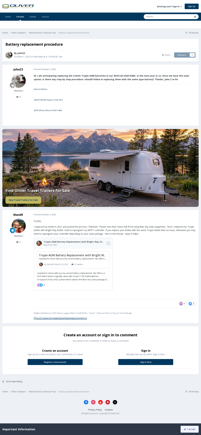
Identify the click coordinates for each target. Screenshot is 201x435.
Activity (33, 16)
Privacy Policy (95, 409)
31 (19, 242)
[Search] (195, 16)
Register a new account (55, 362)
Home (8, 16)
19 (19, 96)
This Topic (182, 16)
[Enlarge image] (60, 318)
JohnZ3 (21, 53)
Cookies (109, 409)
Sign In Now (145, 362)
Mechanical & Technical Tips (48, 56)
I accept (190, 429)
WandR (18, 215)
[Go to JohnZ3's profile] (8, 54)
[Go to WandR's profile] (19, 226)
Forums (20, 16)
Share (167, 55)
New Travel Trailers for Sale (23, 200)
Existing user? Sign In (169, 6)
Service (45, 16)
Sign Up (191, 6)
